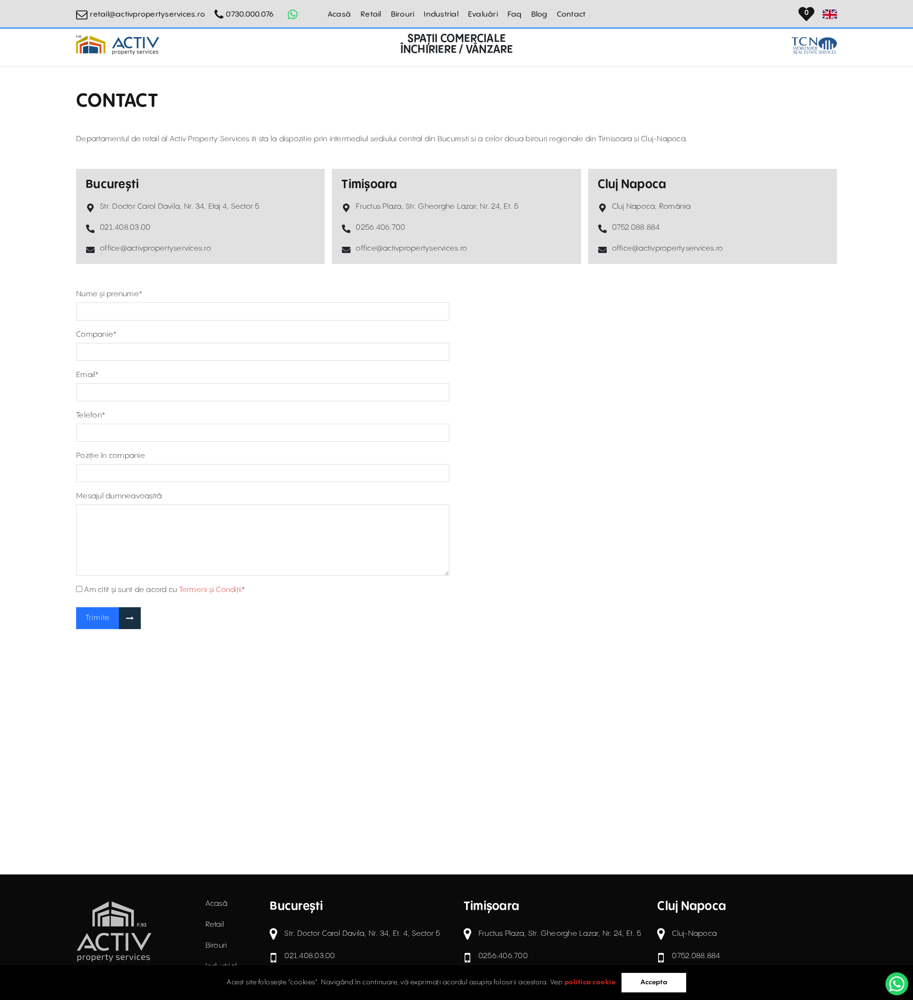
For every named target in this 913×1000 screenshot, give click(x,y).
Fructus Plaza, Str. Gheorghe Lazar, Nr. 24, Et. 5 (437, 207)
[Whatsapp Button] (292, 14)
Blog (539, 14)
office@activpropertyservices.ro (155, 248)
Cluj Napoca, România (651, 207)
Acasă (339, 14)
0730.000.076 (249, 14)
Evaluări (483, 14)
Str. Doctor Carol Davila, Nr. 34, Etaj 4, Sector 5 (180, 207)
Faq (514, 14)
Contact (571, 14)
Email (87, 375)
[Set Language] (830, 14)
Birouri (403, 14)
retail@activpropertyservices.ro (147, 14)
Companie (96, 334)
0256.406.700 (380, 227)
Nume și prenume (109, 294)
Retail (370, 14)
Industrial (441, 14)
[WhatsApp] (896, 983)
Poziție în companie (110, 456)
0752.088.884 (636, 227)
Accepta (654, 982)
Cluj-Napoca (694, 934)
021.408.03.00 (125, 227)
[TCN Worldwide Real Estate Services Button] (814, 45)
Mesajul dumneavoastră (119, 496)
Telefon (90, 415)
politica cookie (590, 982)
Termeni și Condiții (210, 590)
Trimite (98, 618)
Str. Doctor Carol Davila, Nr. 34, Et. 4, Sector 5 (362, 934)
